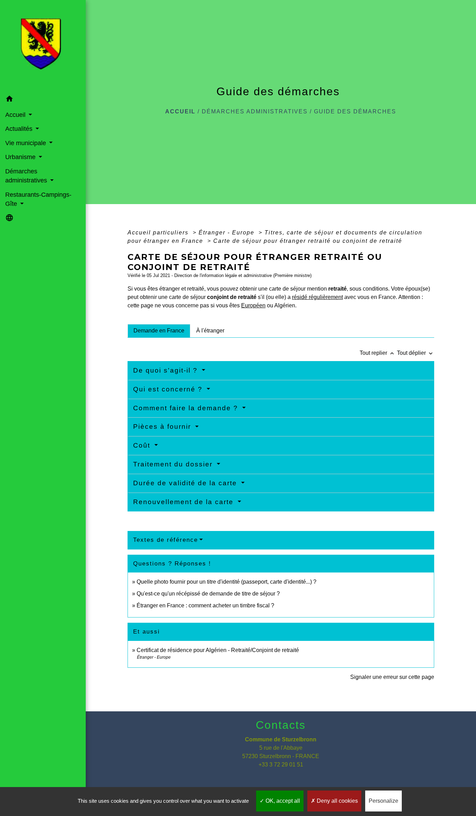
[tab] (159, 330)
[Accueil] (43, 46)
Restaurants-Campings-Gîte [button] (38, 199)
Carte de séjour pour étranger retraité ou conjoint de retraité (308, 241)
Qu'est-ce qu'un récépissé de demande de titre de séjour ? (208, 594)
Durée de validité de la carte (186, 483)
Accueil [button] (16, 114)
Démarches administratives (255, 111)
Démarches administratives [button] (27, 176)
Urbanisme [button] (21, 157)
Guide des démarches (355, 111)
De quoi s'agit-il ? (166, 370)
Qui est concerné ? (169, 389)
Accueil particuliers (159, 232)
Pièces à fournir (163, 426)
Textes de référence (165, 540)
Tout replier (378, 353)
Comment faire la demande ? (186, 408)
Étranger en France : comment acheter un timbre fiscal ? (205, 605)
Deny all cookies (336, 801)
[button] (42, 100)
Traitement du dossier (174, 464)
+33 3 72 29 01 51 (281, 765)
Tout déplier (415, 353)
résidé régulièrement (317, 297)
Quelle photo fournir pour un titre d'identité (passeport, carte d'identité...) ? (226, 582)
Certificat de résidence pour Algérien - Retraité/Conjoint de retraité (218, 650)
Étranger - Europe (227, 232)
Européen (253, 305)
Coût (143, 445)
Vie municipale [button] (26, 143)
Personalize (383, 801)
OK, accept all (282, 801)
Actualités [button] (19, 128)
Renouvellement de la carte (184, 502)
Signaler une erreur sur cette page (392, 677)
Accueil (180, 111)
